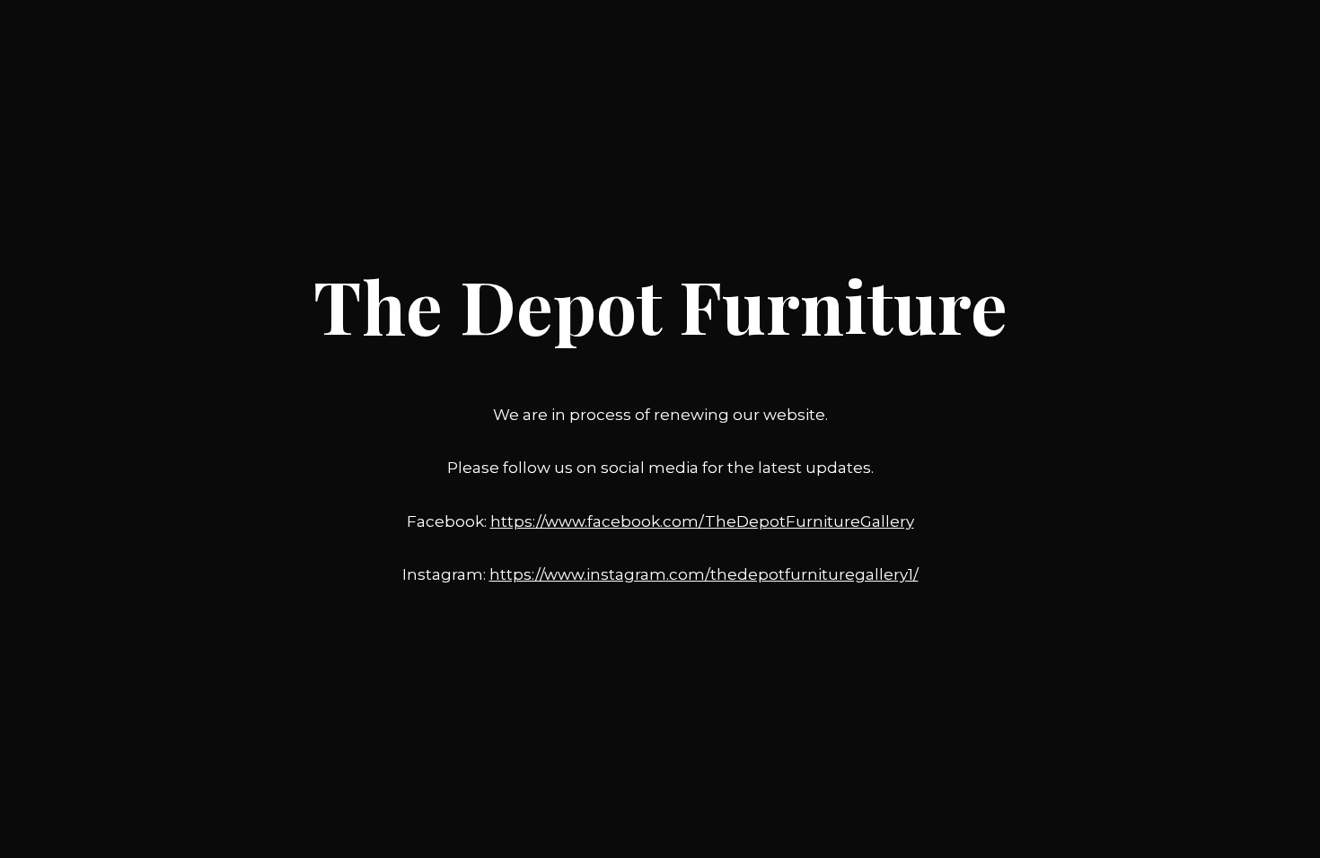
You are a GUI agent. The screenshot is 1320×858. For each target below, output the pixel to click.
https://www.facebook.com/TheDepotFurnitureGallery (702, 521)
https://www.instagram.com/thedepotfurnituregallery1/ (704, 574)
